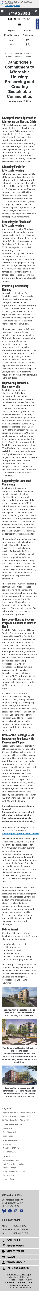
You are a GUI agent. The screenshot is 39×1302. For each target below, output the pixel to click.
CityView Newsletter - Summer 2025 (16, 1116)
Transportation (9, 1179)
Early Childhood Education (14, 1171)
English (11, 30)
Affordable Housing (14, 54)
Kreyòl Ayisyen (11, 35)
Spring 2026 (8, 1128)
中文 (28, 44)
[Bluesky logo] (4, 1211)
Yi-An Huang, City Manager (19, 1274)
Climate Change (9, 1168)
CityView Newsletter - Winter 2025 (15, 1120)
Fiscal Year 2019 (9, 1152)
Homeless (10, 56)
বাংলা (27, 40)
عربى (11, 40)
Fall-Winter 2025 (9, 1132)
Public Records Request (19, 1277)
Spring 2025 (8, 1136)
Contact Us (24, 1285)
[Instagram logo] (16, 1211)
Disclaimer (12, 1279)
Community (28, 54)
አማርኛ (11, 44)
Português (28, 35)
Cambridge (24, 14)
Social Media (22, 1282)
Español (28, 30)
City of (13, 14)
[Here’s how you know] (1, 4)
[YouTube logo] (22, 1211)
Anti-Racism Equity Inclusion (14, 1164)
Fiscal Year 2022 (9, 1144)
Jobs (21, 1279)
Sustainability (8, 1175)
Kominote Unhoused (24, 56)
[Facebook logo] (10, 1211)
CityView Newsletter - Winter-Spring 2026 (18, 1112)
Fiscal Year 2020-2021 (12, 1148)
